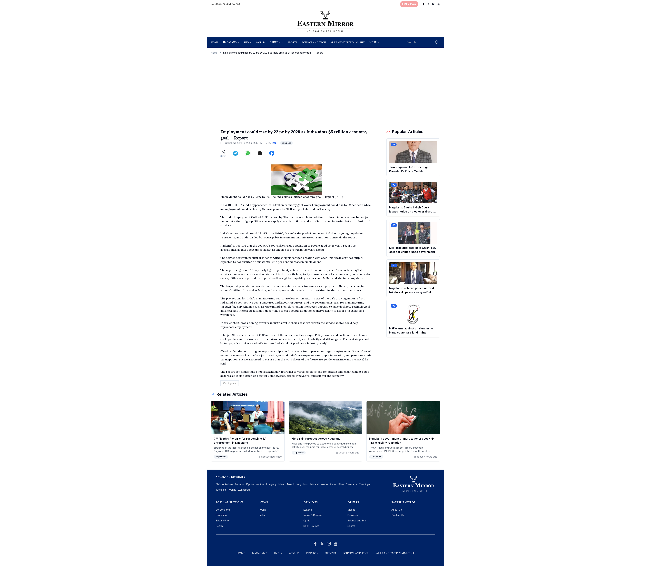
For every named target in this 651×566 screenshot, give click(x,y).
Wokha (232, 489)
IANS (274, 143)
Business (353, 515)
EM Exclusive (223, 509)
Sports (351, 526)
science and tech (314, 42)
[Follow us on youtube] (438, 4)
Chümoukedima (224, 484)
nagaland (230, 42)
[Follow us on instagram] (433, 4)
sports (292, 42)
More (373, 42)
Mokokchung (294, 484)
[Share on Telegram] (235, 153)
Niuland (314, 484)
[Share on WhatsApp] (248, 153)
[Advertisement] (325, 91)
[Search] (436, 42)
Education (221, 515)
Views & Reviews (312, 515)
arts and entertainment (348, 42)
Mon (305, 484)
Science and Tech (357, 520)
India (247, 42)
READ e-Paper (409, 4)
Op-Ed (306, 520)
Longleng (271, 484)
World (260, 42)
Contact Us (397, 515)
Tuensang (221, 489)
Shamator (351, 484)
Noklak (324, 484)
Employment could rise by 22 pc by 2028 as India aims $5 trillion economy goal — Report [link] (273, 52)
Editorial (307, 509)
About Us (396, 509)
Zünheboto (244, 489)
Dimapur (239, 484)
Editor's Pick (222, 520)
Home (214, 42)
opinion (275, 42)
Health (219, 526)
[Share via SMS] (259, 153)
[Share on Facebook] (271, 153)
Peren (333, 484)
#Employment (229, 383)
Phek (341, 484)
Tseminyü (364, 484)
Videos (351, 509)
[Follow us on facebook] (423, 4)
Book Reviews (311, 526)
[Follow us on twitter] (428, 4)
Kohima (260, 484)
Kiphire (250, 484)
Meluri (282, 484)
